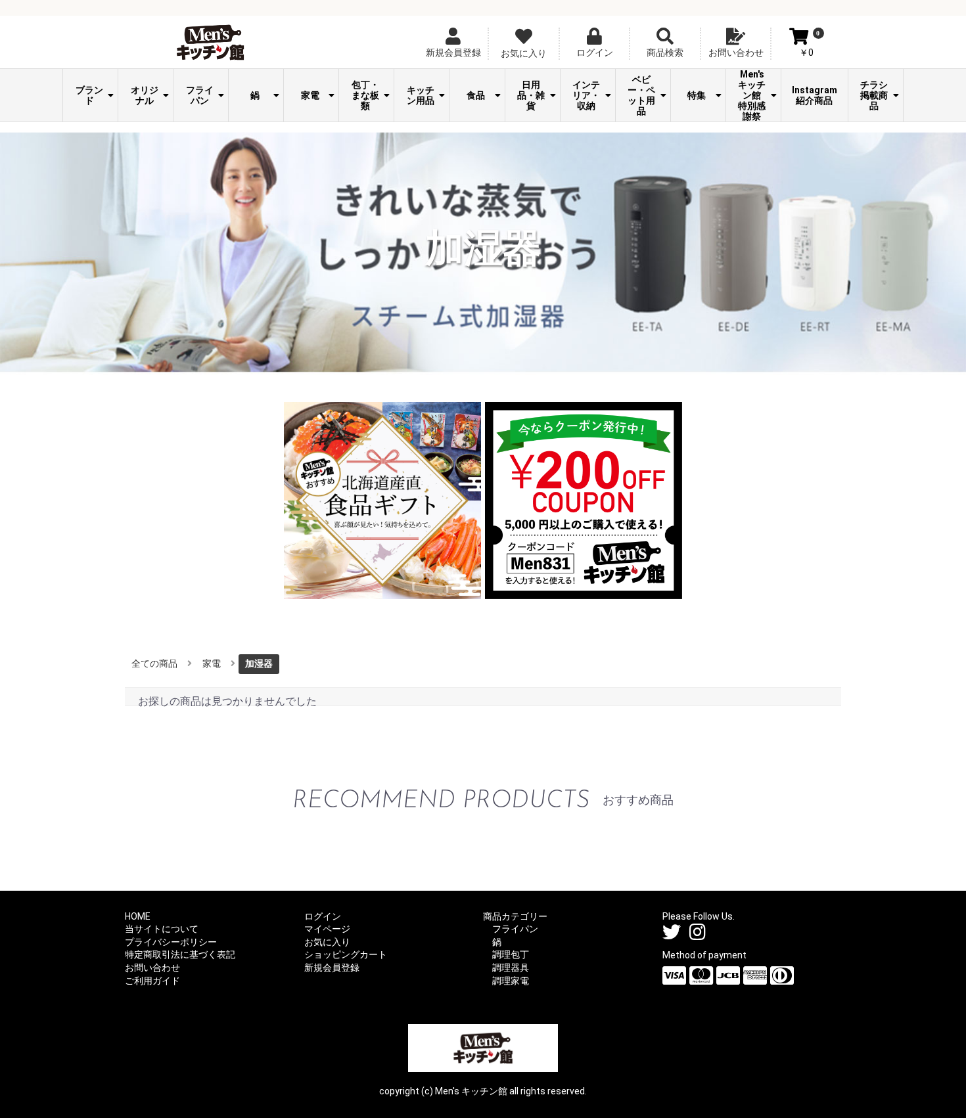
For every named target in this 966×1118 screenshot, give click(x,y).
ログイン (322, 916)
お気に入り (327, 942)
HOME (137, 916)
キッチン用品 (420, 95)
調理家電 (510, 980)
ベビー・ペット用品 (641, 95)
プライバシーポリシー (171, 942)
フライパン (200, 95)
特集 (696, 95)
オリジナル (144, 95)
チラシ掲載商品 (874, 95)
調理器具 (510, 967)
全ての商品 (154, 663)
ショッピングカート (345, 954)
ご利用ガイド (152, 980)
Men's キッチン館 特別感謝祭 (754, 95)
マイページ (327, 929)
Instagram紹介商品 (814, 95)
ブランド (89, 95)
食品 (476, 95)
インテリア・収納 (586, 95)
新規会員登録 (331, 967)
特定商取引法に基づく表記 (180, 954)
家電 (310, 95)
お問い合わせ (152, 967)
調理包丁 (510, 954)
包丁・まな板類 (365, 95)
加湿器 (259, 663)
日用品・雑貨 (531, 95)
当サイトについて (161, 929)
